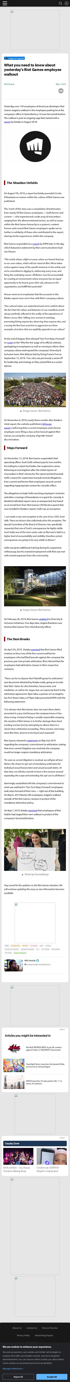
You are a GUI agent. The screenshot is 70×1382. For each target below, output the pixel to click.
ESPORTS (25, 946)
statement (32, 740)
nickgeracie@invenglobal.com (38, 964)
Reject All (18, 1376)
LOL (37, 949)
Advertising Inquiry (44, 1335)
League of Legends (20, 953)
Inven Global (17, 3)
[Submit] (35, 90)
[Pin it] (48, 90)
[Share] (22, 90)
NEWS (7, 946)
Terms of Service (50, 1327)
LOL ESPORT (45, 949)
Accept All (52, 1376)
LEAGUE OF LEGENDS (12, 949)
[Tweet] (9, 90)
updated (43, 619)
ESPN (41, 946)
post (10, 342)
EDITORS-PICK (15, 946)
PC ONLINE (33, 946)
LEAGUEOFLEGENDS (27, 949)
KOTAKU (48, 946)
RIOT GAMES (56, 949)
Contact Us (32, 1327)
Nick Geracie (29, 960)
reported (35, 649)
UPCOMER (8, 953)
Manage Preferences (12, 1368)
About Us (17, 1327)
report (7, 121)
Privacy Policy (23, 1335)
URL (61, 90)
